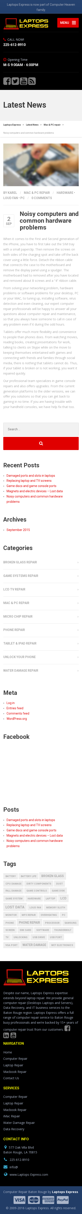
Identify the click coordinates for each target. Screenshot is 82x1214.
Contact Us (11, 1078)
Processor (52, 922)
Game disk (58, 890)
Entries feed (15, 708)
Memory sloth (55, 907)
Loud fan (10, 198)
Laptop (50, 898)
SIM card (25, 930)
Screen (10, 930)
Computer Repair (15, 1058)
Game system (14, 898)
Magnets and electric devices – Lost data (35, 491)
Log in (11, 703)
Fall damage (13, 890)
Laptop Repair (13, 1065)
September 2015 (18, 530)
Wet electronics (62, 945)
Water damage (34, 945)
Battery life (28, 876)
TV (7, 937)
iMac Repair (11, 1116)
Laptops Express (65, 1192)
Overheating (49, 915)
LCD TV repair (14, 589)
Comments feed (18, 713)
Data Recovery (13, 1129)
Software (42, 930)
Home (7, 1052)
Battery (10, 876)
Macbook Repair (14, 1072)
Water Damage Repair (19, 1123)
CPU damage (13, 883)
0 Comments (41, 198)
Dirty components (38, 883)
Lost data (14, 907)
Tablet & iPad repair (20, 643)
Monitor (11, 915)
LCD (63, 898)
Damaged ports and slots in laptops (31, 475)
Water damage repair (20, 670)
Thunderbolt (62, 930)
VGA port (11, 945)
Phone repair (14, 630)
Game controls (36, 890)
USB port (56, 937)
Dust (59, 883)
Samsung (71, 922)
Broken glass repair (20, 562)
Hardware (65, 192)
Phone (9, 922)
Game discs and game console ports (31, 486)
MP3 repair (29, 915)
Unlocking (21, 937)
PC (22, 198)
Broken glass (52, 876)
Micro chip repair (18, 616)
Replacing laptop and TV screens (29, 480)
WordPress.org (17, 718)
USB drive (39, 937)
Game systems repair (20, 576)
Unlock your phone (19, 657)
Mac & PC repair (37, 192)
